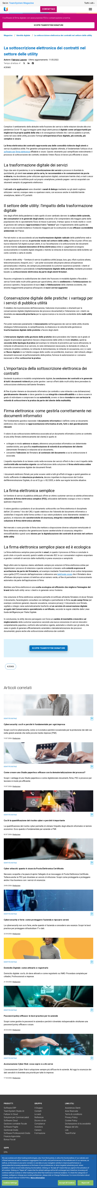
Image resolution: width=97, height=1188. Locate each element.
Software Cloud (11, 1120)
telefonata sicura (64, 574)
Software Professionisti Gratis (17, 1133)
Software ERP (10, 1108)
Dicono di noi (40, 1120)
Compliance (39, 1123)
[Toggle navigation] (90, 9)
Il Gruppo (38, 1108)
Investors (38, 1127)
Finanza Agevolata (12, 1136)
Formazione (39, 1133)
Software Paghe (11, 1127)
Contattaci (48, 9)
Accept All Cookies (67, 1183)
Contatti (37, 1111)
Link (66, 1130)
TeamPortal (70, 1133)
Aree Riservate (71, 1111)
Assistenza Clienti (72, 1108)
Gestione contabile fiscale (15, 1123)
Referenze (39, 1117)
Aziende (7, 67)
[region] (48, 1171)
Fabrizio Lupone (19, 60)
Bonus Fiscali (9, 1139)
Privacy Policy (71, 1117)
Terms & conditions (73, 1114)
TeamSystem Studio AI (14, 1111)
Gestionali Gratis (11, 1130)
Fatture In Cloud (11, 1114)
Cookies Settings (10, 1183)
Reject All (85, 1183)
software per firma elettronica (17, 152)
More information (38, 1178)
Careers (37, 1130)
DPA (5, 1152)
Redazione (16, 738)
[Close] (93, 1158)
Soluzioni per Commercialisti (16, 1117)
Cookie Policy (71, 1120)
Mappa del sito (71, 1127)
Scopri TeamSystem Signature (48, 648)
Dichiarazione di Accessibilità (78, 1123)
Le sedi (37, 1114)
